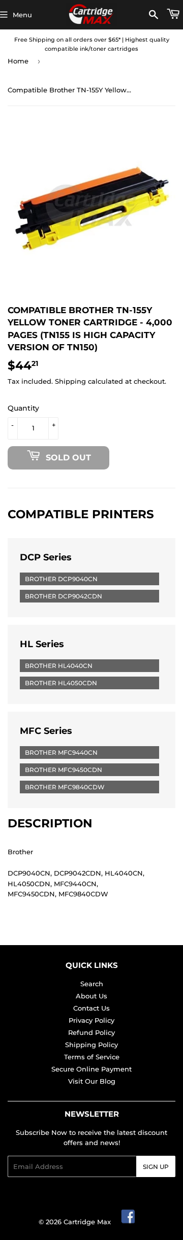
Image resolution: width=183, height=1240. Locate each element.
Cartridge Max (87, 1222)
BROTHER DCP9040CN (61, 579)
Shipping (70, 381)
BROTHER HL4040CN (59, 665)
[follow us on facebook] (128, 1222)
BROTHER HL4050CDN (61, 683)
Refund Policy (91, 1032)
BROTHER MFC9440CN (61, 752)
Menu (22, 15)
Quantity (23, 408)
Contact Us (91, 1008)
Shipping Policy (91, 1045)
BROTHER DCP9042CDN (63, 596)
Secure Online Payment (91, 1069)
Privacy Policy (91, 1020)
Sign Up (156, 1166)
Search (91, 984)
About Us (91, 996)
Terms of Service (91, 1057)
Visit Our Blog (91, 1081)
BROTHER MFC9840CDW (65, 787)
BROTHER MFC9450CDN (63, 770)
